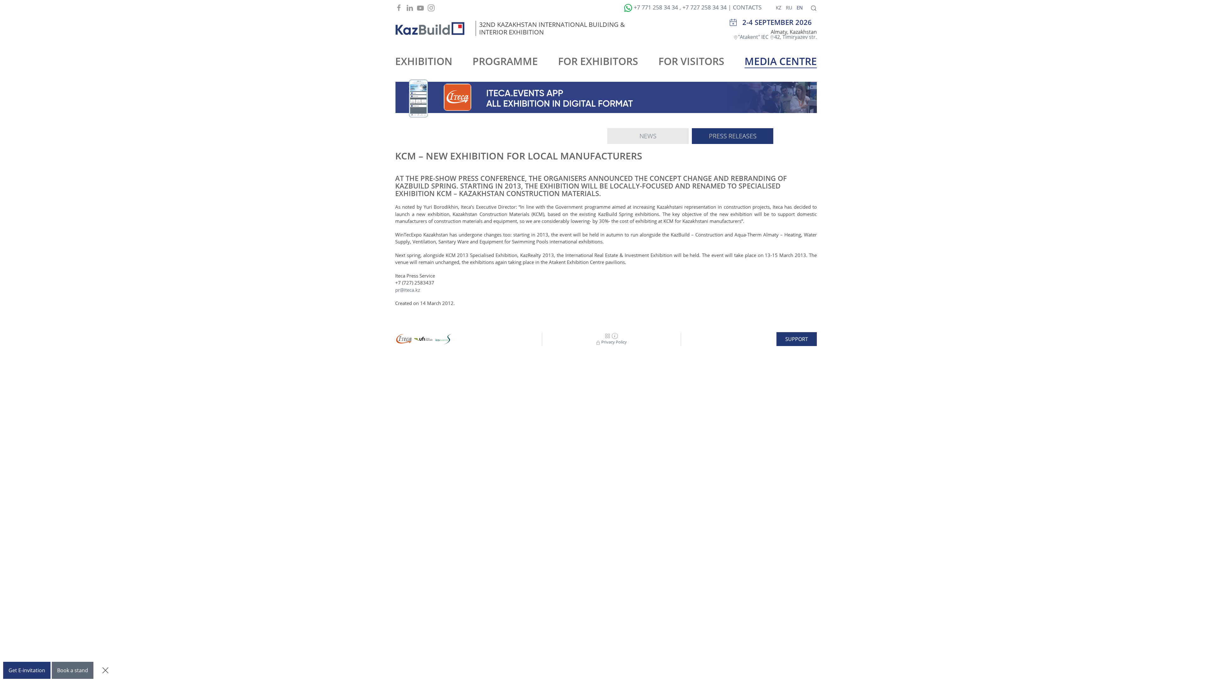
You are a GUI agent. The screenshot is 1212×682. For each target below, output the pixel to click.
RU (789, 7)
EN (800, 7)
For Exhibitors (598, 61)
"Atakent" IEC (754, 36)
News (647, 136)
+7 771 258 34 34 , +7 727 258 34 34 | (682, 7)
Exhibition (423, 61)
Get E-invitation (27, 670)
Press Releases (733, 136)
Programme (505, 61)
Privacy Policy (613, 342)
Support (796, 339)
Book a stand (72, 670)
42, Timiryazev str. (795, 36)
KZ (779, 7)
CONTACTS (747, 7)
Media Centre (781, 61)
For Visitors (691, 61)
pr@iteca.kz (407, 290)
